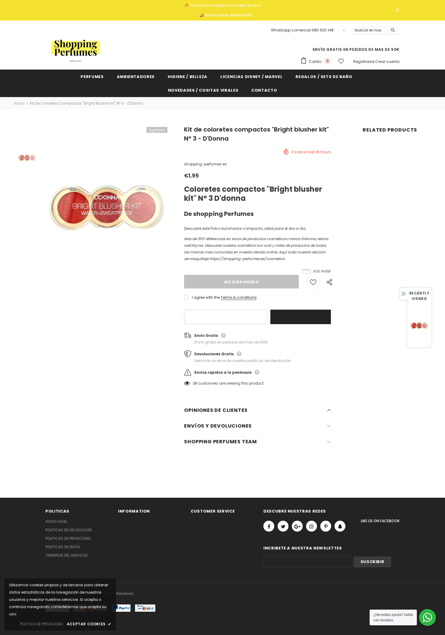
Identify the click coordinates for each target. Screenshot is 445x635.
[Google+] (297, 526)
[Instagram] (311, 526)
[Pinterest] (325, 526)
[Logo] (75, 50)
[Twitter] (283, 526)
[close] (397, 10)
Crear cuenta (387, 61)
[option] (107, 208)
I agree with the (206, 297)
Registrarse (364, 61)
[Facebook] (268, 526)
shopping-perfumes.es (205, 164)
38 (195, 383)
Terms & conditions (239, 297)
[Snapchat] (340, 526)
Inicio (19, 103)
